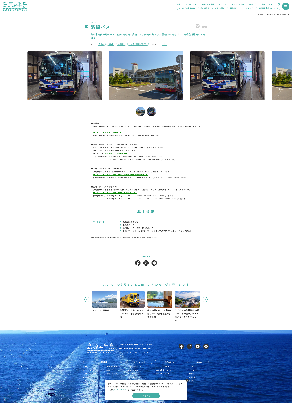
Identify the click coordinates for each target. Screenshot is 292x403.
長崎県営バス (128, 224)
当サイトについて (134, 366)
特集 (178, 4)
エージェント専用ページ (165, 366)
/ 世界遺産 (232, 8)
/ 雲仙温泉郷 (203, 8)
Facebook (138, 263)
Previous (85, 111)
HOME (260, 14)
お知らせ (110, 370)
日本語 (191, 366)
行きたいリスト (278, 4)
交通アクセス (267, 4)
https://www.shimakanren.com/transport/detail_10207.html (132, 305)
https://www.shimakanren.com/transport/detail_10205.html (104, 301)
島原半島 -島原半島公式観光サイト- (15, 6)
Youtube (198, 346)
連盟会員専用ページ (163, 370)
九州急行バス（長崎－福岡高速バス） (139, 227)
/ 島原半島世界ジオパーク (268, 8)
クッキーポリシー (120, 389)
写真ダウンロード (162, 374)
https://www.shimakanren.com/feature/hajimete (187, 306)
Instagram (189, 346)
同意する (146, 395)
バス (164, 44)
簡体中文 (192, 377)
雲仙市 (110, 44)
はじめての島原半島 (186, 8)
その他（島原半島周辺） (138, 44)
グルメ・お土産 (237, 4)
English (191, 370)
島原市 (101, 44)
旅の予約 (252, 4)
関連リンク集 (133, 370)
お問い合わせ (133, 377)
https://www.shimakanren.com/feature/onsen (159, 305)
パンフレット (133, 374)
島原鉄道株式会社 (130, 221)
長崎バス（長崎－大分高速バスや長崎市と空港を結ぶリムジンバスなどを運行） (157, 231)
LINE (154, 263)
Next (206, 111)
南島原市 (121, 44)
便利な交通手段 (273, 14)
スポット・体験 (207, 4)
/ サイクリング (246, 8)
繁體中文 (192, 374)
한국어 (191, 381)
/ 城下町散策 (218, 8)
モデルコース (191, 4)
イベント (222, 4)
